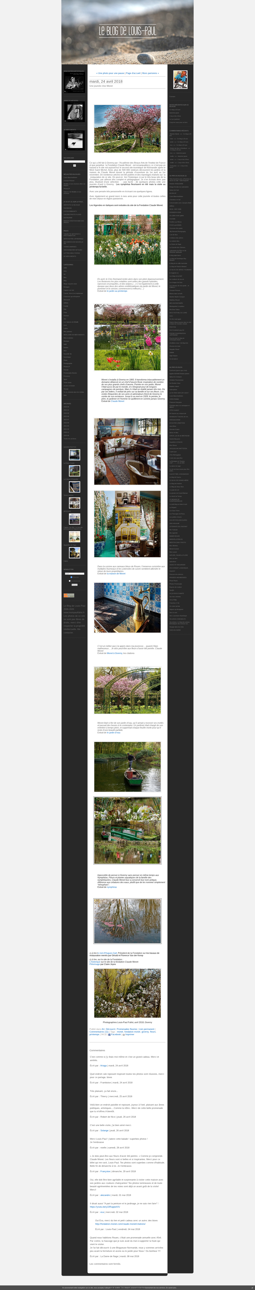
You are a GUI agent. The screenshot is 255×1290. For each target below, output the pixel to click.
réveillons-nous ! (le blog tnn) (178, 343)
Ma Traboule (173, 530)
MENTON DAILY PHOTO (177, 542)
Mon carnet (173, 552)
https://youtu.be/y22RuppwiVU (105, 1207)
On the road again (175, 319)
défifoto (66, 303)
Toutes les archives (70, 438)
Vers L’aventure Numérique (178, 616)
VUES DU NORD (175, 630)
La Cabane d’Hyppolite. (71, 479)
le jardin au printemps (117, 291)
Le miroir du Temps (175, 496)
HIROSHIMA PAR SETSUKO (73, 250)
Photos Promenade (175, 584)
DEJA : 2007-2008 (175, 209)
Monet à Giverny (114, 653)
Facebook (115, 1034)
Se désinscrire (75, 581)
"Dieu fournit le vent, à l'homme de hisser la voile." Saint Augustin (180, 179)
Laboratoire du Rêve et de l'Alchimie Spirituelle (177, 251)
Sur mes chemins (175, 596)
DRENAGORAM (174, 420)
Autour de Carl (174, 190)
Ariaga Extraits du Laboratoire (179, 187)
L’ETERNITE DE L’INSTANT (178, 526)
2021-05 (66, 426)
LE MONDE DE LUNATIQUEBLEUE (175, 500)
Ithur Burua (173, 445)
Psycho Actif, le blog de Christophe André (176, 339)
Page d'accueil (133, 73)
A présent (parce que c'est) (178, 370)
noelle (172, 156)
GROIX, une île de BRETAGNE (179, 436)
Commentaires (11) (99, 1032)
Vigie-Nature (173, 356)
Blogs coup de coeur (70, 284)
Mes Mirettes (173, 545)
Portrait (66, 370)
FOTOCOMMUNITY (70, 211)
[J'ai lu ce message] (252, 1288)
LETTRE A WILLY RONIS (72, 253)
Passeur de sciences (176, 574)
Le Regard (172, 507)
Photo (65, 360)
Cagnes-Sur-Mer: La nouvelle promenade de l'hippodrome (73, 528)
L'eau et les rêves (175, 116)
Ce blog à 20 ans (174, 109)
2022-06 (66, 423)
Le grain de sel (174, 490)
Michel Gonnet (174, 549)
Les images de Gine (175, 282)
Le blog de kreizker (175, 483)
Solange (104, 1130)
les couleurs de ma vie (176, 279)
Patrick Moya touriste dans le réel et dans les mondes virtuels (180, 323)
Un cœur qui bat (174, 606)
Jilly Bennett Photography (177, 231)
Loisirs (66, 328)
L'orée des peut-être (175, 458)
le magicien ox (174, 273)
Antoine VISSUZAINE (176, 183)
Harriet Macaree (174, 439)
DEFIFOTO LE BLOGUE (72, 205)
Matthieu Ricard (174, 300)
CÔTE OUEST (174, 410)
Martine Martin (174, 134)
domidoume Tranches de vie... (179, 416)
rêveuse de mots (174, 346)
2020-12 (66, 432)
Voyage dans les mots (176, 627)
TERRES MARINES (70, 247)
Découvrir (67, 300)
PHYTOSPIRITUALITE (176, 330)
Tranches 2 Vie (174, 603)
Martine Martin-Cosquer (177, 297)
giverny (145, 1032)
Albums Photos (70, 447)
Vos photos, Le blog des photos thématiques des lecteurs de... (179, 622)
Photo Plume (173, 580)
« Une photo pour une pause (110, 73)
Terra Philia (173, 600)
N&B (65, 344)
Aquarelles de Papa (70, 545)
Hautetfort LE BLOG (175, 442)
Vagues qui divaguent (176, 609)
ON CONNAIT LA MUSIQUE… (179, 568)
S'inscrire (76, 577)
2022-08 (66, 416)
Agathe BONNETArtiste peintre (179, 373)
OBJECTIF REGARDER (177, 565)
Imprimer (129, 1034)
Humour (66, 315)
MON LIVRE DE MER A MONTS (74, 335)
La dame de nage (175, 466)
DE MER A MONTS (70, 256)
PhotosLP (67, 188)
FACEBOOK (68, 208)
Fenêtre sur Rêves (175, 222)
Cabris (66, 561)
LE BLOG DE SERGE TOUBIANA (180, 270)
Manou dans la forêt (175, 293)
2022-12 (66, 410)
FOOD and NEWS (175, 225)
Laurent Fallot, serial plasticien (179, 474)
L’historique (95, 962)
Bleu (65, 277)
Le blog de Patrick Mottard (177, 266)
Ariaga (103, 1065)
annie (171, 142)
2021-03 (66, 429)
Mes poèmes (68, 331)
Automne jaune (174, 113)
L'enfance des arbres (176, 238)
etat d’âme (172, 426)
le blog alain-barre (175, 255)
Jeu (65, 319)
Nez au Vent (173, 558)
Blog (65, 280)
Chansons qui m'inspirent (72, 296)
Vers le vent (173, 612)
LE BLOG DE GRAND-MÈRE (178, 480)
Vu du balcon (173, 359)
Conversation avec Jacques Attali (180, 203)
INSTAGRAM (68, 217)
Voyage (66, 389)
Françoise (173, 166)
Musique (66, 341)
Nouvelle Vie (68, 354)
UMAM (171, 352)
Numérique (67, 357)
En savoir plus (171, 1288)
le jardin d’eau (113, 732)
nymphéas (112, 887)
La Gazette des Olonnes (177, 247)
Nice (65, 350)
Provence (67, 376)
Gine (171, 138)
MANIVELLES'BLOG (176, 539)
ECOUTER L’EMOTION (177, 423)
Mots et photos (68, 338)
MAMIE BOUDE (174, 536)
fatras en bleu (173, 432)
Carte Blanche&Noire (70, 177)
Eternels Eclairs (174, 429)
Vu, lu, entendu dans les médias (74, 392)
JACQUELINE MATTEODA (178, 448)
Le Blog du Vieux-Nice (176, 487)
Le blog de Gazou (175, 477)
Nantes (66, 347)
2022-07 (66, 419)
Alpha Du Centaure (175, 377)
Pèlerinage (95, 964)
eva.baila (172, 219)
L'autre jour (173, 451)
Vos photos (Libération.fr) (177, 619)
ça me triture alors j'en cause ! (179, 393)
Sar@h (171, 590)
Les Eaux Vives (174, 510)
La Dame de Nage (175, 244)
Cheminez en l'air (174, 199)
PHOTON (172, 327)
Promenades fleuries (70, 373)
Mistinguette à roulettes (176, 306)
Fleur (65, 312)
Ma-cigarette (173, 533)
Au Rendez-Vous (174, 383)
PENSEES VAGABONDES (177, 577)
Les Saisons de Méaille (71, 322)
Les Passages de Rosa (177, 514)
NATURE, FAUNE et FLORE (178, 555)
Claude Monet (117, 401)
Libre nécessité (174, 523)
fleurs (153, 1032)
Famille (66, 306)
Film (65, 309)
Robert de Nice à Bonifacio (178, 148)
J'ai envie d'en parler (176, 228)
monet (120, 1032)
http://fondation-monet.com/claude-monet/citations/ (120, 1224)
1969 (65, 268)
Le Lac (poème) (174, 119)
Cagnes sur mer (69, 290)
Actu (65, 271)
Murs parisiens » (150, 73)
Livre (65, 325)
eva (171, 145)
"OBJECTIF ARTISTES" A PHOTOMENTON (72, 234)
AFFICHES (67, 511)
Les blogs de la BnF (175, 276)
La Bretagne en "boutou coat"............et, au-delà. (177, 462)
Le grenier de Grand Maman (178, 493)
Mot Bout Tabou (174, 309)
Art (64, 274)
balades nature (174, 386)
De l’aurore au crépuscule (177, 413)
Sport (65, 379)
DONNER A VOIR (175, 212)
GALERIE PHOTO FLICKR (72, 214)
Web (65, 395)
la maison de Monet (116, 573)
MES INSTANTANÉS (176, 303)
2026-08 (66, 407)
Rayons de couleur (175, 587)
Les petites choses (175, 517)
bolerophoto (173, 389)
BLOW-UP (172, 193)
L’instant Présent (69, 180)
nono (171, 316)
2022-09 (66, 413)
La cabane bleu (174, 241)
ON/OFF (172, 571)
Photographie (68, 363)
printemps (94, 1034)
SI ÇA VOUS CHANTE (176, 593)
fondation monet (132, 1032)
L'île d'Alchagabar (175, 455)
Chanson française (175, 402)
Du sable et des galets (176, 215)
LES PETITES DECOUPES (178, 520)
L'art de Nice (173, 234)
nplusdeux (172, 561)
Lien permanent (146, 1029)
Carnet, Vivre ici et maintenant (73, 293)
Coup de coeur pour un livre (178, 122)
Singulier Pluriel (174, 349)
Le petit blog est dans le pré (178, 504)
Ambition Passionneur (176, 380)
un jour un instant (69, 386)
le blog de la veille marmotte (178, 263)
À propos (172, 96)
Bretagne (66, 287)
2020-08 (66, 435)
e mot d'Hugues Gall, (107, 953)
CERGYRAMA (174, 399)
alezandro (105, 1195)
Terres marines (68, 495)
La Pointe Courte (69, 463)
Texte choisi (67, 382)
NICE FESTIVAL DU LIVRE (178, 313)
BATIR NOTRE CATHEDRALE (73, 239)
